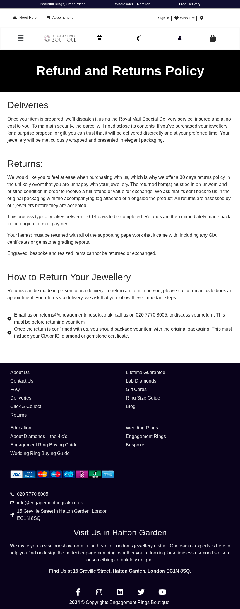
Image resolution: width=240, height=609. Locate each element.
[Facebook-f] (78, 592)
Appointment (61, 18)
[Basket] (212, 38)
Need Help (27, 18)
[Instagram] (99, 592)
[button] (21, 38)
